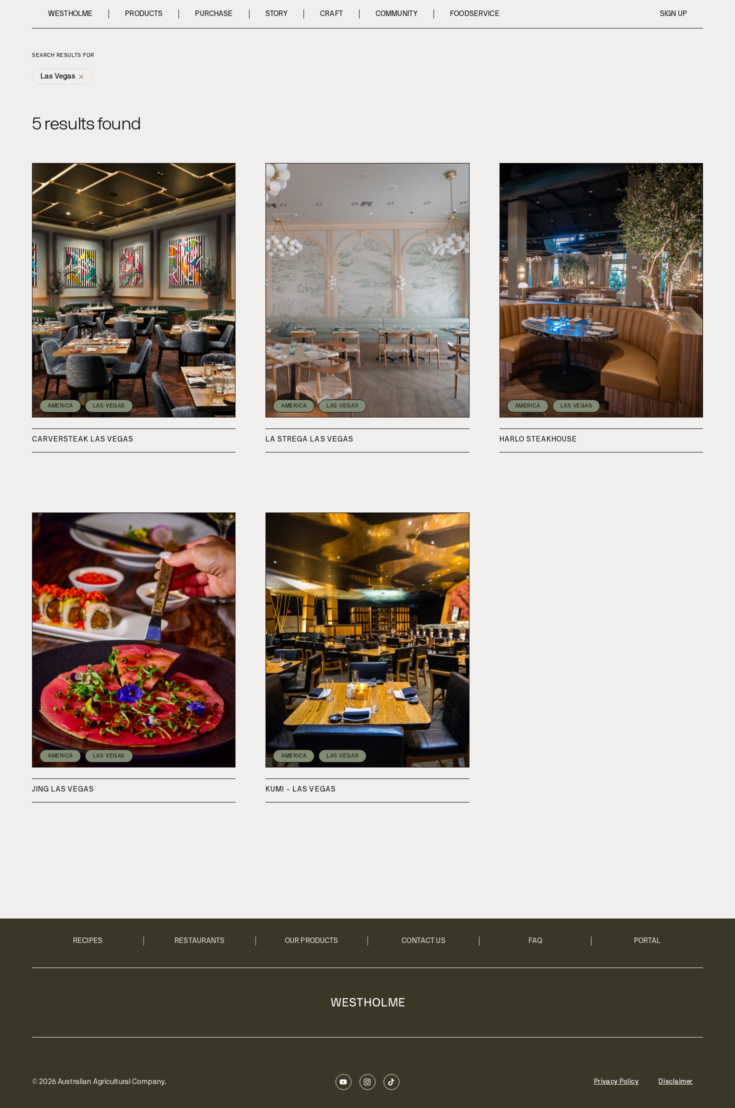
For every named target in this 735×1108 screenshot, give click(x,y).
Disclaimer (675, 1081)
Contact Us (423, 940)
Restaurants (199, 940)
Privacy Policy (616, 1081)
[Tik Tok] (392, 1082)
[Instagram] (368, 1082)
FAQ (535, 940)
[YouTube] (344, 1082)
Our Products (311, 940)
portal (647, 940)
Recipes (87, 940)
